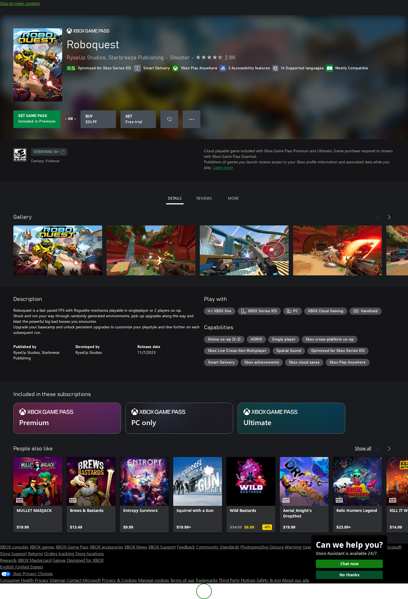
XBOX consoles (14, 547)
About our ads (295, 580)
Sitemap (58, 580)
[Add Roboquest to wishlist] (169, 119)
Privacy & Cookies (119, 580)
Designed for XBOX (85, 560)
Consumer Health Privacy (24, 580)
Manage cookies (153, 580)
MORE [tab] (233, 198)
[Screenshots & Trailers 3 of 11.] (244, 250)
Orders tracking (59, 553)
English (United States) (21, 567)
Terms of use (182, 580)
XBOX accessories (106, 547)
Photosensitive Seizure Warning (270, 547)
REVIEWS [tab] (204, 198)
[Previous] (378, 217)
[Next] (389, 217)
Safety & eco (268, 580)
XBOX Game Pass (72, 547)
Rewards (8, 560)
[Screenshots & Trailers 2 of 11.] (151, 250)
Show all (363, 448)
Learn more (223, 167)
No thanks (349, 574)
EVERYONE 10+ (46, 152)
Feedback (186, 547)
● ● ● (191, 119)
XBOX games (42, 547)
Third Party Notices (237, 580)
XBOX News (135, 547)
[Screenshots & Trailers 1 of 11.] (57, 250)
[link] (37, 494)
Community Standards (217, 547)
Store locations (89, 553)
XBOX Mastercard (34, 560)
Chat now (349, 563)
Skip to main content (20, 3)
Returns (35, 553)
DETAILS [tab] (175, 198)
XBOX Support (162, 547)
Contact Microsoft (84, 580)
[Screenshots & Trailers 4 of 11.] (337, 250)
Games (59, 560)
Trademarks (206, 580)
